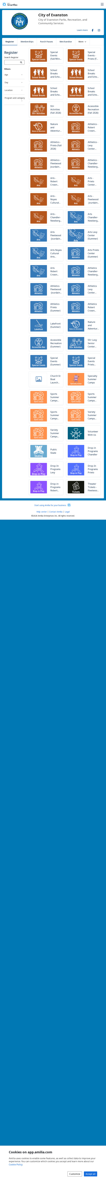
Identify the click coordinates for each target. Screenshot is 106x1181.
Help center (41, 511)
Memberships (27, 41)
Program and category (14, 98)
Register (10, 41)
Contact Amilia (55, 511)
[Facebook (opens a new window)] (92, 30)
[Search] (21, 62)
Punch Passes (46, 41)
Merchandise (66, 41)
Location (9, 90)
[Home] (9, 4)
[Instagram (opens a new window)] (99, 30)
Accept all (91, 1173)
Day (6, 82)
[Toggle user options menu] (102, 4)
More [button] (81, 41)
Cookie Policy (15, 1164)
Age (6, 74)
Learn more (82, 30)
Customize (74, 1173)
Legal (67, 511)
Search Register (11, 57)
